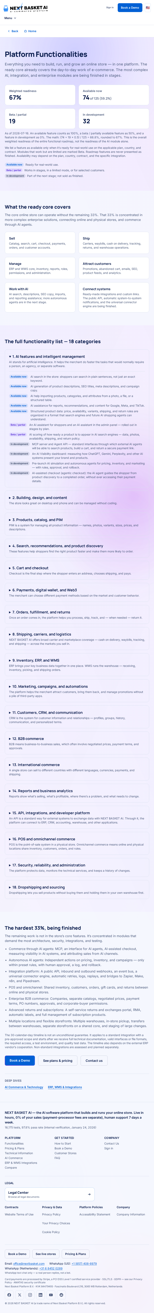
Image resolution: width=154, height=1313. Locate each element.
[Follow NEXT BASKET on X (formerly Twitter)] (19, 1295)
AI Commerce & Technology (24, 1087)
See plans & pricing (57, 1061)
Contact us (94, 1061)
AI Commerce (14, 1158)
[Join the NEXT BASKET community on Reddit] (61, 1295)
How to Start (63, 1143)
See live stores (46, 1254)
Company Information (131, 1214)
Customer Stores (65, 1153)
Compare (11, 1167)
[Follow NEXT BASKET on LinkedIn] (40, 1295)
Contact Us (111, 1143)
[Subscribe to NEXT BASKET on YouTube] (51, 1295)
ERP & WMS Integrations (21, 1162)
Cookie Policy (51, 1232)
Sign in (110, 7)
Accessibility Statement (94, 1214)
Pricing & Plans (14, 1148)
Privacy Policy (51, 1214)
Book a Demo (130, 7)
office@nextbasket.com (29, 1263)
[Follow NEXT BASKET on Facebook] (9, 1295)
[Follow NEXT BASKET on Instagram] (30, 1295)
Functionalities (14, 1143)
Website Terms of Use (19, 1214)
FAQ (57, 1158)
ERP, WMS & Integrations (65, 1087)
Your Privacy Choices (56, 1223)
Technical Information (19, 1153)
